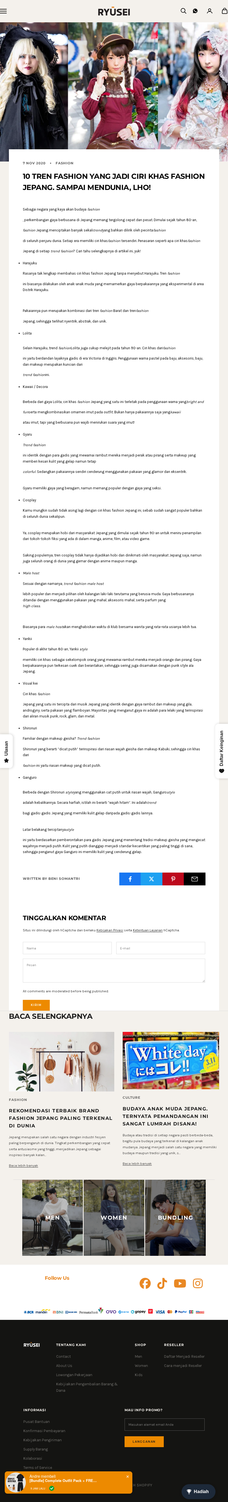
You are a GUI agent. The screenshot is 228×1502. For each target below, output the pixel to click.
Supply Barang (35, 1449)
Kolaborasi (32, 1458)
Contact (63, 1356)
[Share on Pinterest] (173, 879)
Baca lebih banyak (23, 1165)
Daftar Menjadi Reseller (184, 1356)
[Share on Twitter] (151, 879)
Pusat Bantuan (36, 1421)
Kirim (36, 1005)
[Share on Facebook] (130, 879)
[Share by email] (194, 879)
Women (141, 1365)
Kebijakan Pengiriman (42, 1440)
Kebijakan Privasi (109, 930)
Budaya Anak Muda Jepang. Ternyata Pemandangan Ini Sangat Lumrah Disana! (166, 1116)
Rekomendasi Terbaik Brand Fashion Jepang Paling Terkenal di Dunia (60, 1118)
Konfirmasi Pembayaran (44, 1430)
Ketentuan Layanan (148, 930)
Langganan (144, 1442)
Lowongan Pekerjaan (74, 1374)
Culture (131, 1097)
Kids (139, 1374)
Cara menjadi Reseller (183, 1365)
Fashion (65, 163)
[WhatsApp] (195, 11)
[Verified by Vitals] (51, 1488)
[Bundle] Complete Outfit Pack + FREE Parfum (64, 1480)
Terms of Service (37, 1467)
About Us (64, 1365)
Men (138, 1356)
